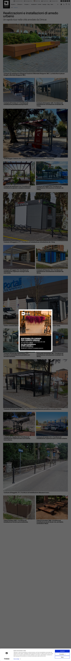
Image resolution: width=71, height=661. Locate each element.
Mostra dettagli (16, 658)
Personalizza (61, 654)
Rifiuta (62, 657)
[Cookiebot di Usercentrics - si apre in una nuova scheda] (6, 659)
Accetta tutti (62, 651)
